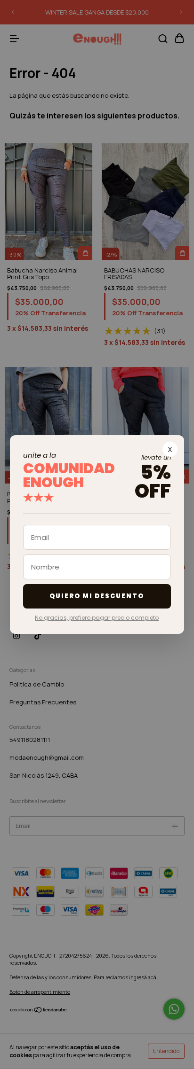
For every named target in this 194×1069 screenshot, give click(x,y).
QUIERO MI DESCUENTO (96, 596)
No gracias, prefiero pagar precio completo (97, 618)
